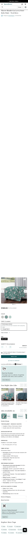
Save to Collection (13, 360)
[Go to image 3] (14, 304)
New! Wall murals (13, 1)
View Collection (6, 379)
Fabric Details (5, 332)
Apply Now (5, 516)
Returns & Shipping (14, 497)
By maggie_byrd (18, 404)
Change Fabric (6, 329)
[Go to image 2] (13, 304)
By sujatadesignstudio (5, 405)
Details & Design (14, 421)
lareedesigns (11, 15)
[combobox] (20, 7)
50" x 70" (4, 339)
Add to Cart (14, 356)
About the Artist (14, 500)
